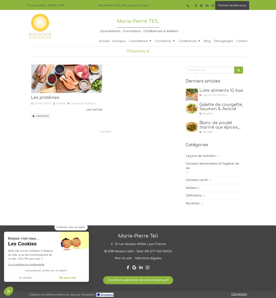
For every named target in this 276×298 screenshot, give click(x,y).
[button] (8, 291)
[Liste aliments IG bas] (192, 95)
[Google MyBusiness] (201, 6)
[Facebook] (196, 6)
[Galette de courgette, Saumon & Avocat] (192, 109)
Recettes (193, 203)
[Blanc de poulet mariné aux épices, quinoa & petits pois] (192, 127)
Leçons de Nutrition (201, 156)
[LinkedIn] (207, 6)
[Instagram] (213, 6)
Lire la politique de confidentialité (26, 264)
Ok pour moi (67, 277)
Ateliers (191, 188)
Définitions (194, 195)
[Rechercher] (238, 70)
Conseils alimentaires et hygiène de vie (212, 166)
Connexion (239, 294)
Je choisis (25, 277)
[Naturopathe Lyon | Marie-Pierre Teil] (40, 26)
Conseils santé (197, 180)
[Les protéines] (66, 78)
